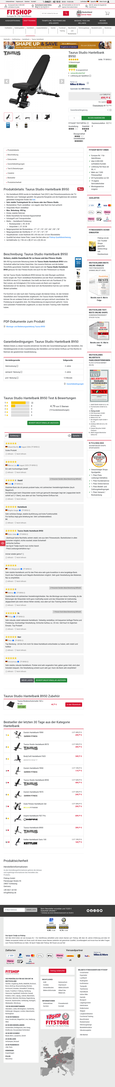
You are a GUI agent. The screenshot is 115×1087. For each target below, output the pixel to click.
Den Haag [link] (26, 1028)
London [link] (22, 1011)
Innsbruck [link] (12, 1019)
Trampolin (83, 986)
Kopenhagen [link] (9, 1053)
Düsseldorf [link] (23, 988)
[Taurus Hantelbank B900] (18, 830)
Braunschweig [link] (21, 986)
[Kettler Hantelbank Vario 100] (18, 842)
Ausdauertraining (12, 21)
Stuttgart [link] (32, 1001)
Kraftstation (84, 983)
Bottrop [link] (12, 986)
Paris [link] (10, 1047)
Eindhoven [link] (9, 1030)
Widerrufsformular (49, 990)
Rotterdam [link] (26, 1030)
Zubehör (11, 173)
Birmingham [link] (22, 1009)
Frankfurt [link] (13, 991)
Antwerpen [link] (9, 1041)
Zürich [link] (23, 1036)
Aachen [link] (8, 984)
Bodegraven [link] (18, 1028)
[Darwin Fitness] (31, 736)
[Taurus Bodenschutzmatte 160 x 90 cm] (11, 704)
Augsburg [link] (14, 984)
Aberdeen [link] (8, 1009)
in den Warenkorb (96, 118)
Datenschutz (62, 982)
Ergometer (83, 975)
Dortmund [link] (8, 988)
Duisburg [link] (31, 988)
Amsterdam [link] (9, 1028)
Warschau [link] (8, 1059)
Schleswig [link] (24, 1001)
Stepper (82, 1011)
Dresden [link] (16, 988)
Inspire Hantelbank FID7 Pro (35, 816)
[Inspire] (31, 819)
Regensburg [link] (30, 998)
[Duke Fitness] (31, 808)
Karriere (27, 1)
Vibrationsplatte (85, 1030)
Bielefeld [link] (26, 984)
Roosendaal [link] (17, 1030)
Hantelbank (25, 39)
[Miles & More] (101, 954)
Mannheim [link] (30, 996)
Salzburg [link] (32, 1019)
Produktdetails (13, 150)
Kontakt (33, 1)
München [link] (8, 998)
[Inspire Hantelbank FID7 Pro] (18, 818)
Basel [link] (7, 1036)
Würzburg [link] (17, 1003)
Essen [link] (7, 991)
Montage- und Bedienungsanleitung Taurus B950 (25, 327)
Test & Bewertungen (15, 168)
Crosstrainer (84, 973)
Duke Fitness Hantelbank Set (35, 804)
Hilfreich (10, 454)
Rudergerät (84, 981)
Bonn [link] (7, 986)
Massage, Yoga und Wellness (82, 22)
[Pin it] (80, 189)
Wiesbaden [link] (9, 1003)
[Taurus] (12, 53)
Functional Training (86, 1016)
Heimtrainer (84, 1005)
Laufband (83, 978)
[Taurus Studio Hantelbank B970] (18, 747)
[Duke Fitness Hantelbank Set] (18, 806)
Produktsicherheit (14, 182)
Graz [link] (7, 1019)
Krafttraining (30, 21)
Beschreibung (13, 155)
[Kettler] (31, 843)
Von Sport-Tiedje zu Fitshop (15, 936)
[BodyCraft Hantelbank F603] (18, 759)
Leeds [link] (15, 1009)
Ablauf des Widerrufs (62, 991)
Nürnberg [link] (22, 998)
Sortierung (14, 436)
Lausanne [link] (17, 1036)
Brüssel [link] (16, 1041)
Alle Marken (84, 1035)
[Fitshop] (19, 13)
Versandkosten (48, 988)
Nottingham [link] (9, 1014)
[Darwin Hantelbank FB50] (18, 770)
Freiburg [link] (20, 991)
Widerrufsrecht (63, 988)
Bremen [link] (29, 986)
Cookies (46, 985)
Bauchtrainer (84, 1019)
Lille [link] (6, 1047)
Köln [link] (13, 996)
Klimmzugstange (86, 1025)
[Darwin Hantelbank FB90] (18, 735)
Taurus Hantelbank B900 (33, 828)
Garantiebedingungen (16, 164)
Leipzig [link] (17, 996)
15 (32, 403)
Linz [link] (26, 1019)
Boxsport (83, 1000)
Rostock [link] (8, 1001)
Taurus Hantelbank (38, 39)
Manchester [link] (30, 1011)
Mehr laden (27, 680)
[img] (88, 83)
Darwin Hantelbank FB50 (33, 768)
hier (33, 200)
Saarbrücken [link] (16, 1001)
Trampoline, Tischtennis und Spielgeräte (54, 22)
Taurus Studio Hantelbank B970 (36, 744)
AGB (44, 982)
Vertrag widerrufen (57, 971)
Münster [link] (15, 998)
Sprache (93, 1)
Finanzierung (98, 106)
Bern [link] (11, 1036)
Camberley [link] (30, 1009)
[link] (91, 205)
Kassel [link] (30, 993)
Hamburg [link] (27, 991)
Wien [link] (7, 1022)
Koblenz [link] (8, 996)
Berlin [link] (21, 984)
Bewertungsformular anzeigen (44, 423)
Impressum (19, 1)
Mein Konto (103, 1)
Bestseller (11, 178)
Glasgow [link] (16, 1011)
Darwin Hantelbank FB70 (33, 792)
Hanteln (82, 997)
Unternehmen (10, 1)
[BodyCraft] (31, 760)
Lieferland (83, 1)
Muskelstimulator (86, 1027)
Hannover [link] (8, 993)
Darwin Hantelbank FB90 (33, 732)
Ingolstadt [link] (16, 993)
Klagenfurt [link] (20, 1019)
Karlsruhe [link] (24, 993)
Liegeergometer (85, 1003)
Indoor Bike (84, 994)
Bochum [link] (33, 984)
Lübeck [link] (23, 996)
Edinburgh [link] (9, 1011)
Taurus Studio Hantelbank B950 (36, 780)
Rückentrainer (85, 1022)
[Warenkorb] (108, 13)
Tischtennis (84, 989)
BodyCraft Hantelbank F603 (35, 756)
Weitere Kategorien (102, 22)
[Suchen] (66, 13)
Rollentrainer (84, 1008)
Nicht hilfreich (21, 454)
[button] (8, 117)
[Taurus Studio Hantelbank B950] (18, 782)
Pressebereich (63, 1003)
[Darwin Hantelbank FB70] (18, 794)
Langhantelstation (86, 1014)
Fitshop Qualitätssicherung (60, 237)
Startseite (7, 39)
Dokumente (12, 159)
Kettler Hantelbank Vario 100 (35, 839)
